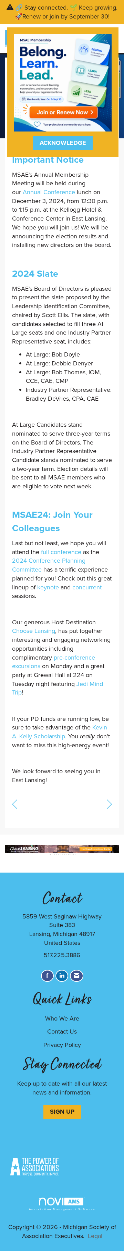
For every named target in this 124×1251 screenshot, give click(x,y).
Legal (95, 1235)
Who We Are (62, 1018)
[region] (109, 804)
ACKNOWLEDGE (63, 142)
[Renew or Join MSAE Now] (63, 82)
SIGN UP (62, 1111)
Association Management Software (62, 1209)
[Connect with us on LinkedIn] (61, 976)
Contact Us (62, 1031)
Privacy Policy (62, 1044)
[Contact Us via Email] (76, 976)
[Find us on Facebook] (47, 976)
